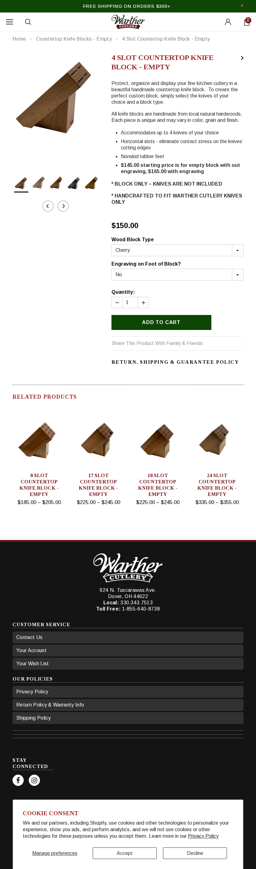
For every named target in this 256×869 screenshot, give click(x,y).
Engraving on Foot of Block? (146, 264)
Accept (125, 853)
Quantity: (123, 292)
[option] (55, 96)
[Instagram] (34, 780)
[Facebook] (18, 780)
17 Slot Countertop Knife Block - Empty (98, 485)
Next (242, 58)
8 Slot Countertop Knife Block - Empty (39, 485)
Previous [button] (47, 206)
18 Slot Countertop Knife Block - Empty (157, 485)
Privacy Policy (203, 836)
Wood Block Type (132, 239)
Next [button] (63, 206)
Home (19, 39)
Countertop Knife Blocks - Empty (74, 39)
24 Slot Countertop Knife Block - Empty (217, 485)
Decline (195, 853)
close (242, 5)
